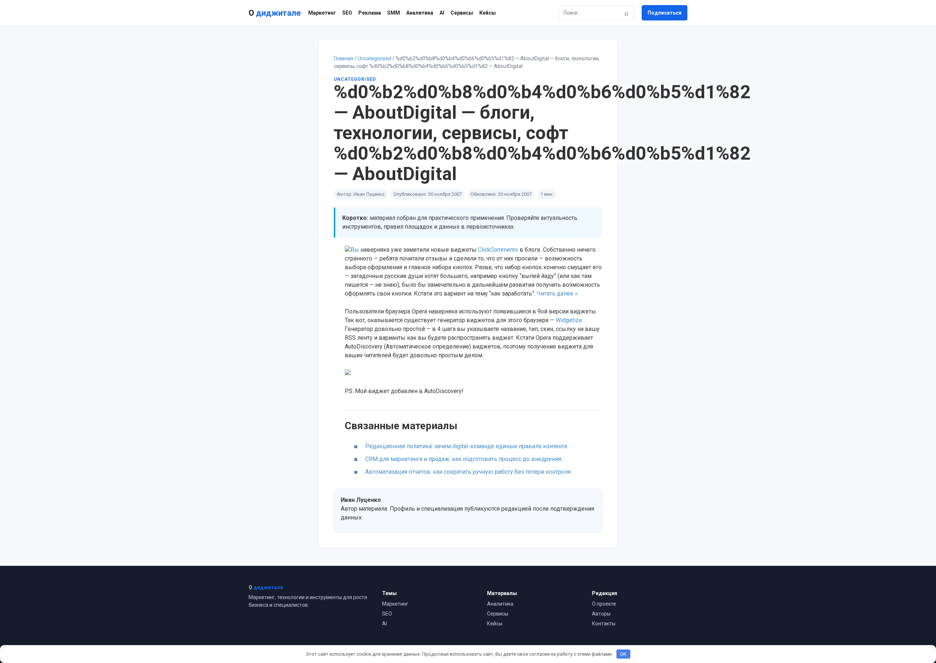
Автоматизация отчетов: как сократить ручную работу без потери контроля (468, 471)
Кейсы (487, 13)
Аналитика (419, 13)
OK (623, 654)
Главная (343, 58)
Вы (355, 249)
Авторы (601, 614)
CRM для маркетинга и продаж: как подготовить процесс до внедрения (463, 459)
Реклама (369, 13)
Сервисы (461, 13)
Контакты (603, 623)
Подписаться (665, 13)
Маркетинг (322, 13)
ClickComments (498, 249)
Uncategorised (374, 58)
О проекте (604, 604)
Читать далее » (557, 293)
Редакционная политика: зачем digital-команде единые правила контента (466, 446)
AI (441, 13)
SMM (393, 13)
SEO (347, 13)
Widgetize (569, 320)
